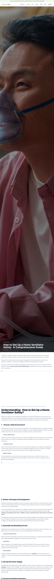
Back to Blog (7, 342)
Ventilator (3, 512)
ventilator (34, 553)
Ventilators (3, 567)
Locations (37, 4)
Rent (32, 4)
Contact (50, 4)
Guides (41, 4)
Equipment (22, 4)
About (45, 4)
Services (28, 4)
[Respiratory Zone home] (6, 4)
